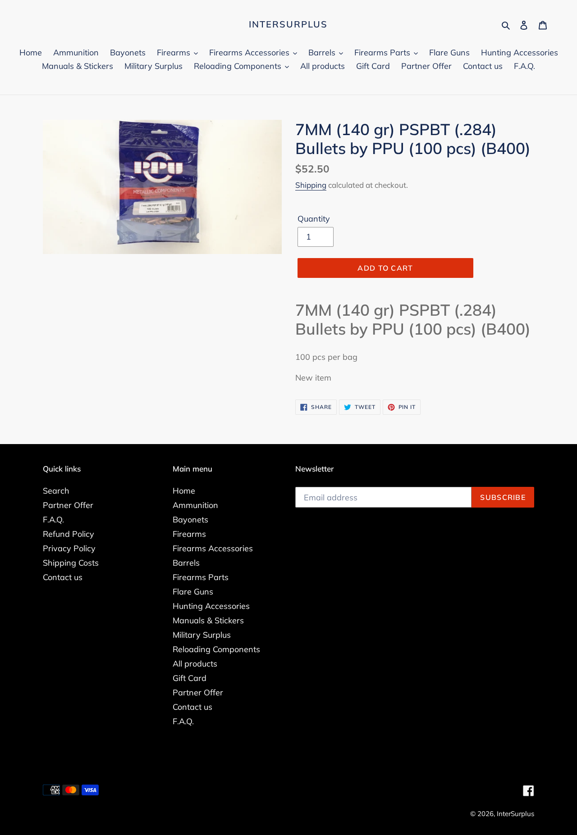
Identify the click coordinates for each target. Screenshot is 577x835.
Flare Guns (193, 591)
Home (184, 491)
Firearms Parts (201, 577)
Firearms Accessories (213, 548)
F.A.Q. (53, 519)
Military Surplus (202, 635)
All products (195, 663)
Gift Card (189, 678)
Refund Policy (68, 534)
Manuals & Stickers (208, 620)
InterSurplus (288, 24)
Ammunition (195, 505)
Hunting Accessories (211, 606)
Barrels (186, 563)
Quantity (314, 218)
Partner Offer (68, 505)
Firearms (189, 534)
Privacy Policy (69, 548)
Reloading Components (216, 649)
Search (56, 491)
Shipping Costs (71, 563)
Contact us (62, 577)
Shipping (310, 185)
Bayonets (190, 519)
